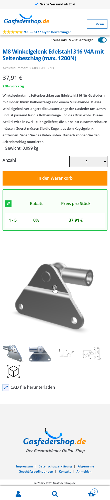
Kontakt (65, 471)
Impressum (24, 466)
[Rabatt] (8, 203)
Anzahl (9, 160)
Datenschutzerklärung (55, 466)
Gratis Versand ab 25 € (57, 4)
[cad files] (6, 387)
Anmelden (84, 471)
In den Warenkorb (55, 178)
